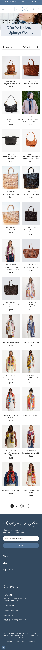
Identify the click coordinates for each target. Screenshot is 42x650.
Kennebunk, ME (9, 605)
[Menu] (3, 9)
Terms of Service (21, 635)
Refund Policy (21, 633)
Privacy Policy (9, 635)
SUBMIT (21, 545)
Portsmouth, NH (9, 616)
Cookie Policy (18, 637)
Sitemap (26, 637)
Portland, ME (8, 595)
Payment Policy (32, 633)
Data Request (33, 635)
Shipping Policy (9, 633)
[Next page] (29, 506)
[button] (33, 9)
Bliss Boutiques (16, 641)
